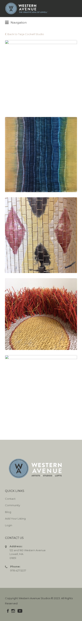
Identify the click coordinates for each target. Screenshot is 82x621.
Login (8, 525)
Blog (8, 512)
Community (12, 505)
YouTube (20, 611)
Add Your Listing (15, 518)
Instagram (13, 611)
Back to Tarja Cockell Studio (25, 34)
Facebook (8, 611)
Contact (10, 498)
